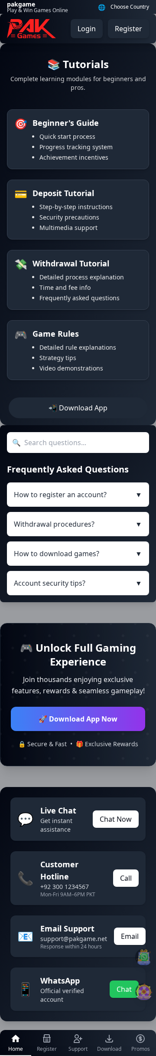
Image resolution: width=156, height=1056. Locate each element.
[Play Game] (144, 991)
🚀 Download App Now (78, 719)
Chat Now (116, 819)
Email (130, 936)
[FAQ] (144, 957)
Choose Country (129, 6)
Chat (124, 989)
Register (128, 28)
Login (87, 28)
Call (126, 878)
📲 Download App (78, 408)
